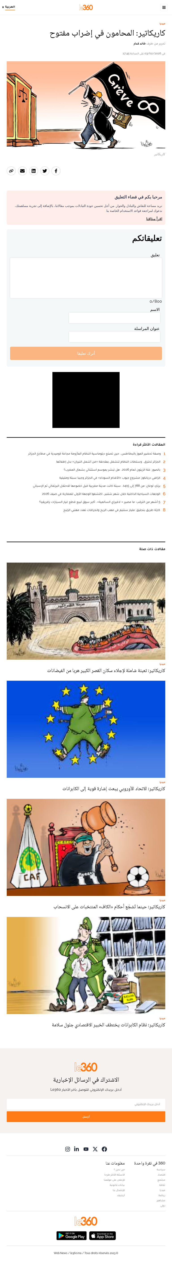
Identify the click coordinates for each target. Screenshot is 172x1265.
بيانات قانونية (117, 1184)
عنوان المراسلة (147, 328)
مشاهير (161, 1200)
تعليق (155, 255)
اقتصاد (161, 1174)
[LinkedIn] (77, 1149)
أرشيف (121, 1195)
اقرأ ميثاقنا (154, 219)
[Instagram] (67, 1149)
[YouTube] (86, 1149)
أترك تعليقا (86, 353)
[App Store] (102, 1235)
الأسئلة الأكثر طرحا (114, 1174)
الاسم (155, 309)
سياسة (161, 1169)
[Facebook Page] (104, 1149)
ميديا (162, 23)
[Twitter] (95, 1149)
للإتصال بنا (119, 1190)
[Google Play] (71, 1235)
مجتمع (161, 1179)
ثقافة (162, 1184)
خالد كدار (140, 43)
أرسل (86, 1116)
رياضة (162, 1195)
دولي (162, 1205)
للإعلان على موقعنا (114, 1179)
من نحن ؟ (119, 1169)
